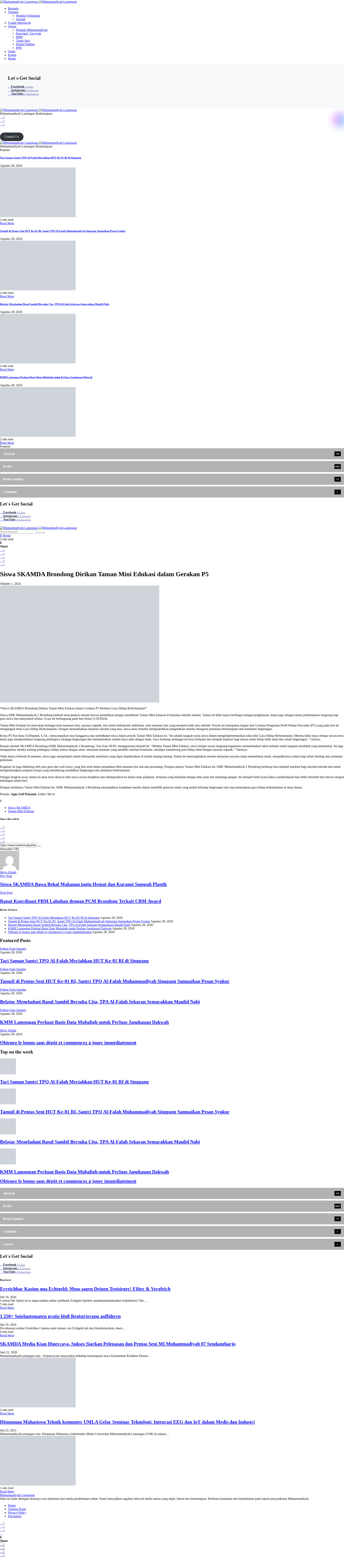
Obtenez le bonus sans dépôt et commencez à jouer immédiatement (50, 932)
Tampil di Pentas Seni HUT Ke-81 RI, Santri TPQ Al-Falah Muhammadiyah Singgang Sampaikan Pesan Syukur (62, 230)
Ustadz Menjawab (19, 22)
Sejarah (20, 19)
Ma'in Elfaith (8, 872)
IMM (19, 37)
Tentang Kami (17, 1509)
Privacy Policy (17, 1512)
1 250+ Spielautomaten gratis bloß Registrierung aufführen (60, 1316)
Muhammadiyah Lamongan (17, 1495)
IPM (19, 47)
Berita (7, 535)
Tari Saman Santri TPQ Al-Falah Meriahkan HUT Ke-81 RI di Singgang (40, 157)
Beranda (13, 8)
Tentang (13, 12)
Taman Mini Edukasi (21, 811)
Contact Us (12, 136)
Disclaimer (15, 1516)
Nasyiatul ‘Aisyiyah (28, 33)
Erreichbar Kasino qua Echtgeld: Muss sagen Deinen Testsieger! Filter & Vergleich (85, 1288)
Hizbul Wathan (25, 44)
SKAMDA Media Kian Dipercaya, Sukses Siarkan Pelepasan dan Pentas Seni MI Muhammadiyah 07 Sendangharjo (118, 1343)
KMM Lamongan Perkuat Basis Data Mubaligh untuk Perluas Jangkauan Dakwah (46, 377)
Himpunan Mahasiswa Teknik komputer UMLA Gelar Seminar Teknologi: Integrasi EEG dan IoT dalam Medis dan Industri (127, 1421)
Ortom (12, 26)
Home (12, 58)
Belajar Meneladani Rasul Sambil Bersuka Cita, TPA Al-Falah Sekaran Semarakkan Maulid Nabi (54, 304)
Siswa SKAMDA (19, 807)
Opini (11, 51)
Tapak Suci (23, 40)
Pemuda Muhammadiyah (31, 30)
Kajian (12, 55)
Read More (7, 223)
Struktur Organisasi (28, 15)
